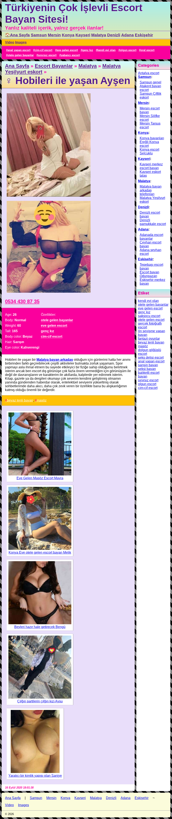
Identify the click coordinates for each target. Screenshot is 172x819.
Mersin (54, 35)
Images (21, 42)
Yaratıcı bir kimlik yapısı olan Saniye (35, 775)
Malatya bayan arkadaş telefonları (151, 190)
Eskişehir (144, 35)
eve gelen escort (67, 50)
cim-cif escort (43, 50)
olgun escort (128, 50)
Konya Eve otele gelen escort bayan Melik (40, 552)
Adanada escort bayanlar (151, 236)
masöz (42, 400)
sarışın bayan (148, 365)
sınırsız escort (47, 55)
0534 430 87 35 (22, 301)
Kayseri (83, 35)
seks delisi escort (151, 357)
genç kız (87, 50)
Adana (127, 35)
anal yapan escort (19, 50)
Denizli (113, 35)
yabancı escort (70, 55)
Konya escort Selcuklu (149, 151)
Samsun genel (150, 82)
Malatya (98, 35)
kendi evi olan (106, 50)
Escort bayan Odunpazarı (149, 274)
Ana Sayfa (17, 66)
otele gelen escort (151, 319)
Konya (68, 35)
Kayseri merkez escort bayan (151, 166)
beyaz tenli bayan (20, 400)
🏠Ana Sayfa (17, 35)
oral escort (147, 50)
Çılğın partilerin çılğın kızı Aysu (40, 701)
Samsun (39, 35)
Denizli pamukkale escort (153, 222)
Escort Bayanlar (54, 66)
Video (9, 42)
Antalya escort (148, 73)
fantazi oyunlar (149, 338)
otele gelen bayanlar (21, 55)
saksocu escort (149, 316)
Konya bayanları (152, 138)
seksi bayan (147, 369)
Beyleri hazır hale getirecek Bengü (39, 627)
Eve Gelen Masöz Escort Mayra (40, 478)
